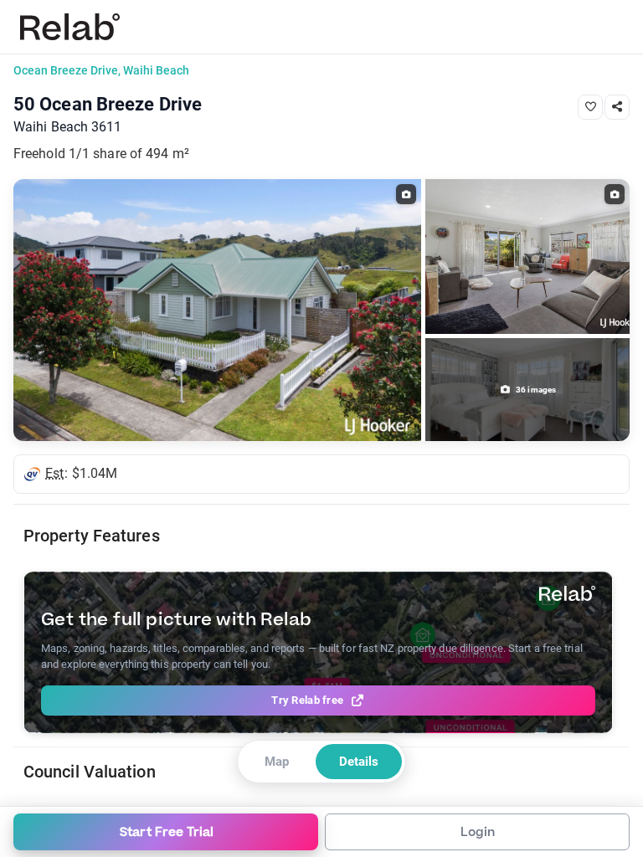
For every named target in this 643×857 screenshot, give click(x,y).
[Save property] (590, 107)
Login (477, 832)
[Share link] (617, 107)
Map (277, 761)
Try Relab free (307, 700)
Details (358, 761)
